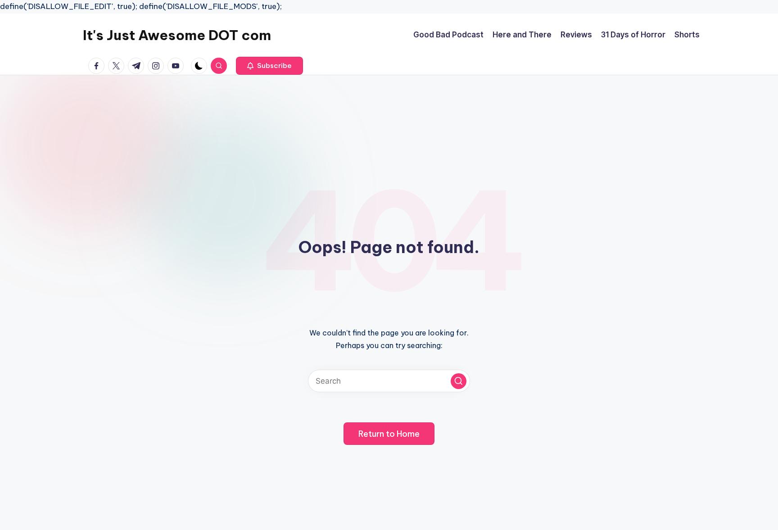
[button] (269, 66)
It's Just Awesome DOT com (177, 35)
